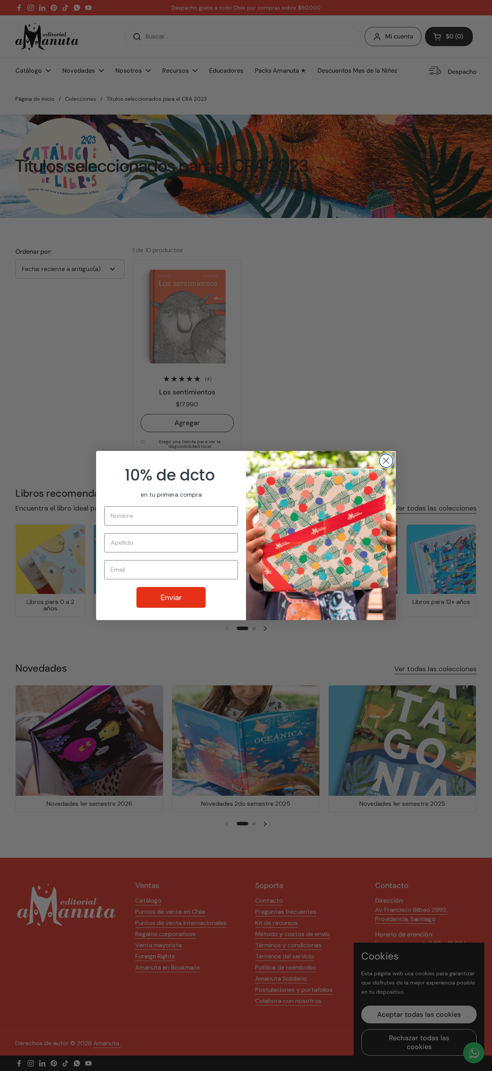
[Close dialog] (386, 460)
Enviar (171, 597)
